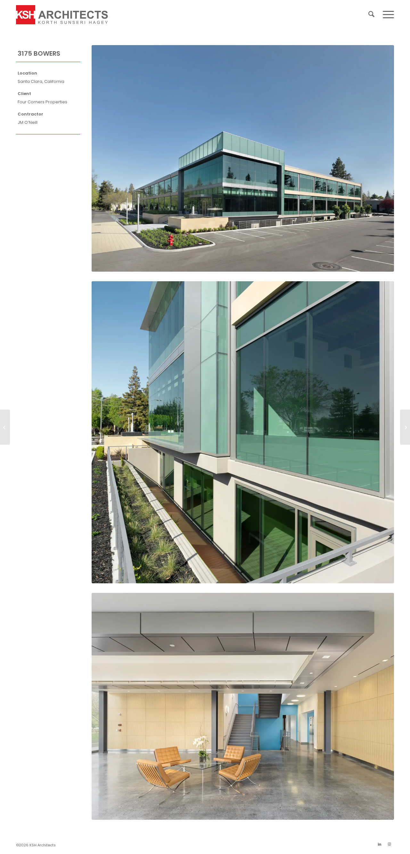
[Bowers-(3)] (243, 706)
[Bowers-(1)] (243, 158)
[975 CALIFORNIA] (5, 427)
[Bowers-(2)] (243, 432)
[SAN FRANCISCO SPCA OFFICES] (405, 427)
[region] (48, 98)
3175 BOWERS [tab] (39, 53)
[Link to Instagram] (389, 844)
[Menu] (386, 14)
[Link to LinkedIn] (379, 844)
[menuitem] (371, 14)
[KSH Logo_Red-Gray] (62, 14)
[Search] (371, 14)
